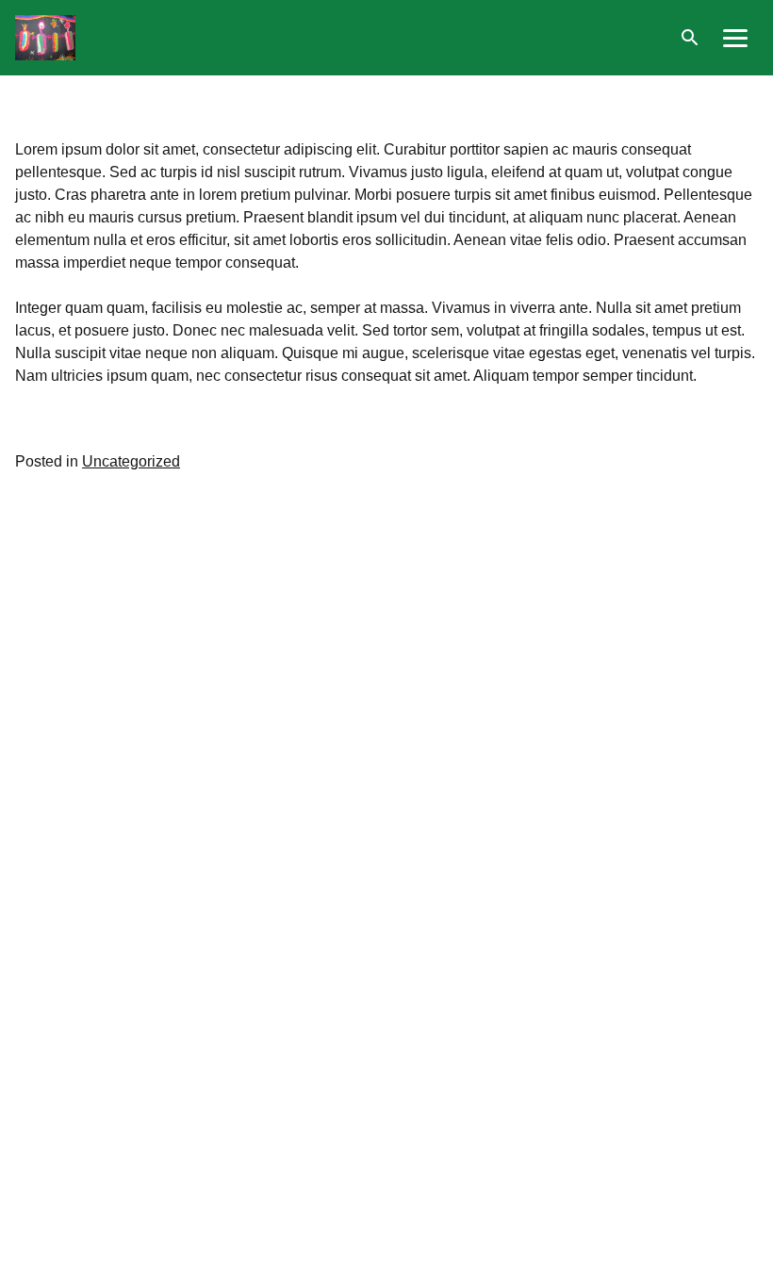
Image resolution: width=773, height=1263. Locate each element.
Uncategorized (131, 461)
